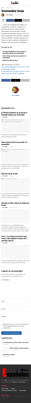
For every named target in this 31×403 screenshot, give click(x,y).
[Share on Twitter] (18, 20)
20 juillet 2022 (12, 243)
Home (2, 7)
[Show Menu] (2, 2)
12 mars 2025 (12, 176)
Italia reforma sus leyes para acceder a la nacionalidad (14, 57)
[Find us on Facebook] (1, 398)
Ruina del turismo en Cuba (9, 60)
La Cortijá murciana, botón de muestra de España (15, 342)
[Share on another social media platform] (26, 20)
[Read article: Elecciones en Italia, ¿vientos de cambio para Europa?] (15, 216)
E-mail (3, 309)
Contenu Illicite (22, 390)
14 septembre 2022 (13, 207)
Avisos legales (5, 388)
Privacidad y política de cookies (9, 390)
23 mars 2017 (6, 356)
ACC (6, 380)
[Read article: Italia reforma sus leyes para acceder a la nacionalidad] (15, 156)
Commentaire (5, 280)
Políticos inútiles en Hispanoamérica (19, 348)
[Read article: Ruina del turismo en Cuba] (15, 185)
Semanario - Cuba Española (19, 382)
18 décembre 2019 (14, 350)
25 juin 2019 (18, 15)
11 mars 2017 (6, 344)
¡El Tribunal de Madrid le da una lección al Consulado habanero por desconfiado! (14, 52)
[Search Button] (29, 2)
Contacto (13, 388)
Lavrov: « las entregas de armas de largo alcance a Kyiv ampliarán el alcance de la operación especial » (14, 238)
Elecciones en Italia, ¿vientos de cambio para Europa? (15, 204)
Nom (3, 301)
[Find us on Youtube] (8, 398)
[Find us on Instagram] (6, 398)
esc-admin (10, 15)
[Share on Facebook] (10, 20)
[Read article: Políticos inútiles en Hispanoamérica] (4, 349)
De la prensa (9, 7)
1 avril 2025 (11, 117)
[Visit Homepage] (15, 2)
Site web (3, 317)
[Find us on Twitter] (4, 398)
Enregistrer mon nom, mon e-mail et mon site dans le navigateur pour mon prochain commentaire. (16, 326)
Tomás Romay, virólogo (8, 354)
